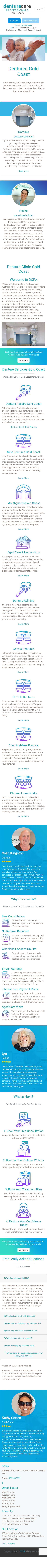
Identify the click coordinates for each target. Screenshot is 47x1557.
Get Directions (8, 1543)
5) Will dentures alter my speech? (18, 1338)
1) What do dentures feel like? (16, 1278)
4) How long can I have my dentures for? (21, 1331)
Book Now (14, 21)
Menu (38, 9)
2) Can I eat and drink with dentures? (19, 1316)
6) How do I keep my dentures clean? (19, 1345)
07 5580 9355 (26, 25)
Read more (24, 171)
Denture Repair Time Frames (23, 427)
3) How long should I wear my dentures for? (22, 1323)
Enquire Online (30, 21)
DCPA (22, 1551)
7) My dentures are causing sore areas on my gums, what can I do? (23, 1354)
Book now (23, 360)
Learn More (23, 478)
